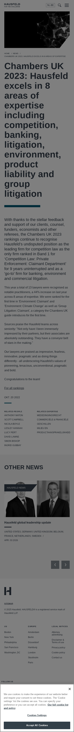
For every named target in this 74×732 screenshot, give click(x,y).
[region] (37, 708)
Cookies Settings (37, 715)
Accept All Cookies (37, 725)
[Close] (70, 689)
